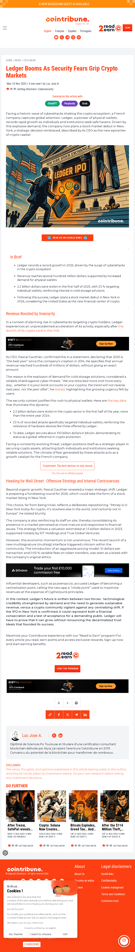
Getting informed (26, 89)
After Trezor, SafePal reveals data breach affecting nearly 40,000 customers (19, 827)
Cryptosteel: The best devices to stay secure (67, 465)
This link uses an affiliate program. (67, 473)
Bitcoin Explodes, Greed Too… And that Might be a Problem (82, 827)
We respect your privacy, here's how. (25, 922)
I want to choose (40, 934)
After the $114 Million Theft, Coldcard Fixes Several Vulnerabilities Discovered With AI (114, 827)
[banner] (67, 344)
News (18, 60)
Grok (84, 103)
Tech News (29, 60)
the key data (117, 400)
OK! (65, 934)
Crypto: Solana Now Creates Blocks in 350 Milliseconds (49, 827)
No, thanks (16, 934)
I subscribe (31, 944)
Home (9, 60)
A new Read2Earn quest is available (57, 4)
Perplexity (69, 103)
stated (60, 389)
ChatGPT (52, 103)
